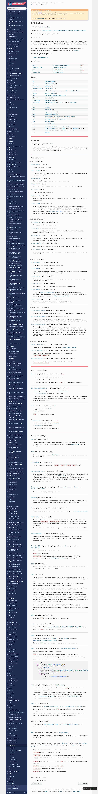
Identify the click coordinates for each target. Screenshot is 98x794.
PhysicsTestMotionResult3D (16, 437)
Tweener (11, 690)
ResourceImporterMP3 (14, 564)
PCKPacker (11, 358)
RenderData (11, 504)
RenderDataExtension (14, 506)
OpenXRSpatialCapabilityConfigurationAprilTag (15, 253)
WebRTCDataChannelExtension (16, 712)
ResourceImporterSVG (14, 576)
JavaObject (11, 117)
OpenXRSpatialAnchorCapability (17, 246)
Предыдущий (37, 783)
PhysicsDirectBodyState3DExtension (15, 373)
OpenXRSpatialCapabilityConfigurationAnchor (15, 249)
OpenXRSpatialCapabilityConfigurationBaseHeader (15, 260)
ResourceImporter (13, 542)
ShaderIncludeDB (13, 612)
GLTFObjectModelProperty (15, 85)
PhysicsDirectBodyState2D (15, 363)
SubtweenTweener (13, 639)
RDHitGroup (12, 459)
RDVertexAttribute (13, 494)
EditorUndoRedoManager (15, 41)
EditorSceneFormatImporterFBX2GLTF (16, 18)
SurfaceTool (12, 642)
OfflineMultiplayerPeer (14, 203)
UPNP (10, 702)
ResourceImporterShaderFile (16, 574)
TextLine (11, 646)
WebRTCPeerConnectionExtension (15, 720)
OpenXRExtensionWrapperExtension (15, 220)
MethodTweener (13, 152)
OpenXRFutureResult (14, 230)
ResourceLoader (13, 586)
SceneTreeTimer (13, 600)
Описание (12, 747)
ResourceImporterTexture (15, 578)
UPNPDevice (12, 705)
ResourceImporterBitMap (15, 544)
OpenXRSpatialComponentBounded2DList (15, 280)
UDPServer (11, 693)
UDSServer (11, 695)
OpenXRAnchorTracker (14, 208)
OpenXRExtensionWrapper (15, 217)
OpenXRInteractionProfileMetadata (15, 233)
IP (9, 109)
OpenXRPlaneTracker (14, 241)
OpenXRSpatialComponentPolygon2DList (15, 317)
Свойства (12, 752)
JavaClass (11, 112)
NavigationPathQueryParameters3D (17, 181)
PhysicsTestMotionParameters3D (16, 432)
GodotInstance (12, 87)
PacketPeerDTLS (13, 349)
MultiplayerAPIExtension (15, 162)
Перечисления (13, 759)
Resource (11, 534)
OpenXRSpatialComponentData (16, 287)
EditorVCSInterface (14, 44)
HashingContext (13, 90)
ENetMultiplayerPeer (14, 51)
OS (9, 341)
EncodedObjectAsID (14, 46)
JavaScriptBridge (13, 119)
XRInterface (12, 745)
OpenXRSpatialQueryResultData (17, 336)
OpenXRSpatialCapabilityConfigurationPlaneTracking (15, 268)
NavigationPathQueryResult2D (16, 184)
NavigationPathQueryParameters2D (17, 177)
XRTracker (11, 776)
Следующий (82, 783)
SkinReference (12, 615)
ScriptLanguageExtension (15, 608)
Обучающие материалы (15, 750)
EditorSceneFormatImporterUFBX (16, 26)
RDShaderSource (13, 484)
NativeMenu (11, 171)
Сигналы (12, 757)
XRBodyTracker (12, 735)
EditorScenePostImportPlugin (16, 32)
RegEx (10, 499)
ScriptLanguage (12, 605)
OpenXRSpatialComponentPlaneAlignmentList (17, 309)
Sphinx (46, 791)
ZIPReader (11, 783)
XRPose (11, 769)
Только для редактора (14, 786)
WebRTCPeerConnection (15, 717)
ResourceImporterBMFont (15, 546)
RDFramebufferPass (14, 457)
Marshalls (11, 143)
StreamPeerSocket (13, 629)
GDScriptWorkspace (14, 78)
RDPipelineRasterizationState (16, 473)
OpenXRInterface (13, 236)
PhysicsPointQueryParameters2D (16, 389)
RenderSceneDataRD (14, 532)
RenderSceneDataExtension (15, 529)
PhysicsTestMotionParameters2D (16, 428)
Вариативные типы (13, 788)
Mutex (10, 169)
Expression (11, 63)
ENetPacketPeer (13, 53)
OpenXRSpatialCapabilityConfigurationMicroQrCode (15, 264)
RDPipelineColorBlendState (15, 462)
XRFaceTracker (12, 740)
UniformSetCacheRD (14, 700)
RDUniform (11, 492)
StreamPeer (11, 620)
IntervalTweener (13, 107)
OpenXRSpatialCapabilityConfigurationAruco (15, 256)
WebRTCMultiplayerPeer (15, 714)
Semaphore (11, 610)
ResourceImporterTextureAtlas (16, 581)
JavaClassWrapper (13, 114)
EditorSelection (12, 36)
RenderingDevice (13, 511)
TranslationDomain (13, 678)
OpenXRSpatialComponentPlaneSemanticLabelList (17, 313)
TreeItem (11, 683)
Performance (12, 361)
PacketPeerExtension (14, 351)
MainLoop (11, 141)
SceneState (11, 595)
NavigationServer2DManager (16, 191)
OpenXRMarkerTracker (14, 238)
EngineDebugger (13, 58)
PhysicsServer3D (13, 408)
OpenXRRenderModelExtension (16, 243)
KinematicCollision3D (14, 131)
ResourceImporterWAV (14, 583)
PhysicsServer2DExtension (15, 403)
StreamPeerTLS (13, 634)
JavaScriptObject (13, 121)
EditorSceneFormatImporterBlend (16, 14)
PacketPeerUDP (13, 356)
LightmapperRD (12, 136)
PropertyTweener (13, 442)
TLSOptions (12, 676)
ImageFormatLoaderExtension (16, 100)
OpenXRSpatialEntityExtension (16, 324)
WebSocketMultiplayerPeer (15, 723)
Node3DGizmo (12, 201)
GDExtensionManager (14, 70)
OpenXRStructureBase (14, 339)
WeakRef (11, 707)
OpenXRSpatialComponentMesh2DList (17, 294)
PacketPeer (11, 346)
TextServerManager (13, 663)
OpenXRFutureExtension (15, 227)
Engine (10, 56)
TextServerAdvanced (14, 654)
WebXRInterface (13, 728)
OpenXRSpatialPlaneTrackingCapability (16, 333)
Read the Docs (77, 791)
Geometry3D (12, 83)
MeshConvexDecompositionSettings (16, 146)
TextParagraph (12, 649)
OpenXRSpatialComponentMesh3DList (17, 297)
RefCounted (12, 496)
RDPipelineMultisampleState (16, 471)
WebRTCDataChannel (14, 710)
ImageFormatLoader (14, 97)
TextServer (11, 651)
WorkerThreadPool (13, 730)
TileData (11, 671)
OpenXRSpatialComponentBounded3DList (15, 284)
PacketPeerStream (13, 353)
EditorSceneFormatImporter (16, 11)
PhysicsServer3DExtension (15, 411)
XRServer (11, 774)
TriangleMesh (12, 685)
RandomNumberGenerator (15, 445)
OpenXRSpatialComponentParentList (15, 301)
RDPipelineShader (13, 476)
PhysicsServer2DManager (15, 406)
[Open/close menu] (7, 11)
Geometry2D (12, 80)
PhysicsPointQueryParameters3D (16, 393)
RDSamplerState (13, 482)
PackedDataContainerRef (15, 344)
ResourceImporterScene (15, 571)
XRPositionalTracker (14, 771)
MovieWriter (12, 157)
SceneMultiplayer (13, 593)
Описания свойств (14, 761)
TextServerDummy (13, 656)
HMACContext (12, 92)
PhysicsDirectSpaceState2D (16, 376)
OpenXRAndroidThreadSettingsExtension (16, 211)
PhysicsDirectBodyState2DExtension (15, 366)
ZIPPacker (11, 781)
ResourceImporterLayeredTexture (15, 561)
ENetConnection (13, 49)
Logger (10, 138)
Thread (10, 668)
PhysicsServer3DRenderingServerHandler (15, 416)
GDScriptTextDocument (15, 75)
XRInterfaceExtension (14, 766)
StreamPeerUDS (13, 637)
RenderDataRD (12, 509)
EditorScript (12, 34)
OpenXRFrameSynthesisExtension (15, 224)
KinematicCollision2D (14, 129)
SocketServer (12, 617)
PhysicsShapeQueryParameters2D (16, 420)
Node (10, 199)
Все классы (37, 4)
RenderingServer (13, 513)
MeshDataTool (12, 150)
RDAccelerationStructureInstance (15, 452)
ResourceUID (12, 591)
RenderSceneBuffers (14, 516)
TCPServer (11, 644)
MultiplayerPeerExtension (15, 167)
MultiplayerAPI (12, 159)
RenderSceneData (13, 527)
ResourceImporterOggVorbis (16, 569)
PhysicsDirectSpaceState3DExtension (15, 385)
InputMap (11, 104)
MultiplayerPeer (12, 164)
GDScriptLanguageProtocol (15, 73)
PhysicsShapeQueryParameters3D (16, 424)
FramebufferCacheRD (14, 68)
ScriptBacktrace (13, 603)
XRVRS (10, 778)
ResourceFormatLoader (14, 537)
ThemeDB (11, 666)
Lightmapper (12, 134)
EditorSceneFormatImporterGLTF (15, 22)
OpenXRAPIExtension (14, 215)
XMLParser (11, 733)
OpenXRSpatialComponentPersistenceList (15, 305)
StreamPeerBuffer (13, 622)
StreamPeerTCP (13, 632)
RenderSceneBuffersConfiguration (14, 519)
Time (10, 673)
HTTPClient (11, 95)
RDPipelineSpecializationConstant (15, 479)
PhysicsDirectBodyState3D (15, 369)
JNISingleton (12, 124)
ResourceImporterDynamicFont (16, 553)
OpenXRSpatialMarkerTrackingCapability (16, 329)
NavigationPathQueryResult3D (16, 186)
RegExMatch (12, 501)
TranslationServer (13, 680)
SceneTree (11, 598)
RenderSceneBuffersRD (14, 525)
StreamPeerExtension (14, 625)
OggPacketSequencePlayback (16, 206)
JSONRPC (11, 126)
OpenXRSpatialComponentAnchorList (15, 276)
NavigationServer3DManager (16, 196)
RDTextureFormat (13, 487)
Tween (10, 688)
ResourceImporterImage (15, 555)
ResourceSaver (12, 588)
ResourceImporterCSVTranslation (13, 550)
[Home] (31, 4)
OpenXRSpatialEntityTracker (16, 326)
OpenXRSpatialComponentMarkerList (15, 290)
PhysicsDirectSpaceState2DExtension (15, 379)
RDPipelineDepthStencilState (16, 468)
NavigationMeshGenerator (15, 174)
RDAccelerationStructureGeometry (15, 448)
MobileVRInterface (13, 154)
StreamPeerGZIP (13, 627)
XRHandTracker (12, 743)
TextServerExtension (14, 659)
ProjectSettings (12, 440)
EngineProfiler (12, 61)
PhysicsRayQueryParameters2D (16, 396)
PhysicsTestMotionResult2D (16, 435)
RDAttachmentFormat (14, 455)
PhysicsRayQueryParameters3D (16, 398)
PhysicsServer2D (13, 401)
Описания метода (14, 764)
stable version (40, 18)
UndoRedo (11, 697)
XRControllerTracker (14, 738)
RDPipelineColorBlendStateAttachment (15, 465)
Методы (12, 754)
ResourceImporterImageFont (16, 558)
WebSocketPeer (13, 726)
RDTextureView (12, 489)
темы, (60, 791)
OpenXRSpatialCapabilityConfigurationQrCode (15, 272)
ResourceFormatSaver (14, 539)
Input (10, 102)
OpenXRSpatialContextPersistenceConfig (14, 321)
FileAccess (11, 65)
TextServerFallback (13, 661)
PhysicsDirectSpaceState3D (16, 382)
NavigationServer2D (14, 189)
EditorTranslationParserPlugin (16, 39)
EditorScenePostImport (15, 29)
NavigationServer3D (14, 194)
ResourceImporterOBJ (14, 566)
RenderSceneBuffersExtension (16, 522)
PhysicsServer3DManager (15, 413)
